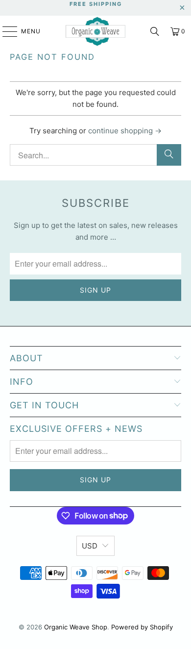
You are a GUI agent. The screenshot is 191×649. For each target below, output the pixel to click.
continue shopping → (125, 130)
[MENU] (5, 31)
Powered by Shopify (142, 627)
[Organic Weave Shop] (95, 32)
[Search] (154, 31)
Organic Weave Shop (75, 627)
